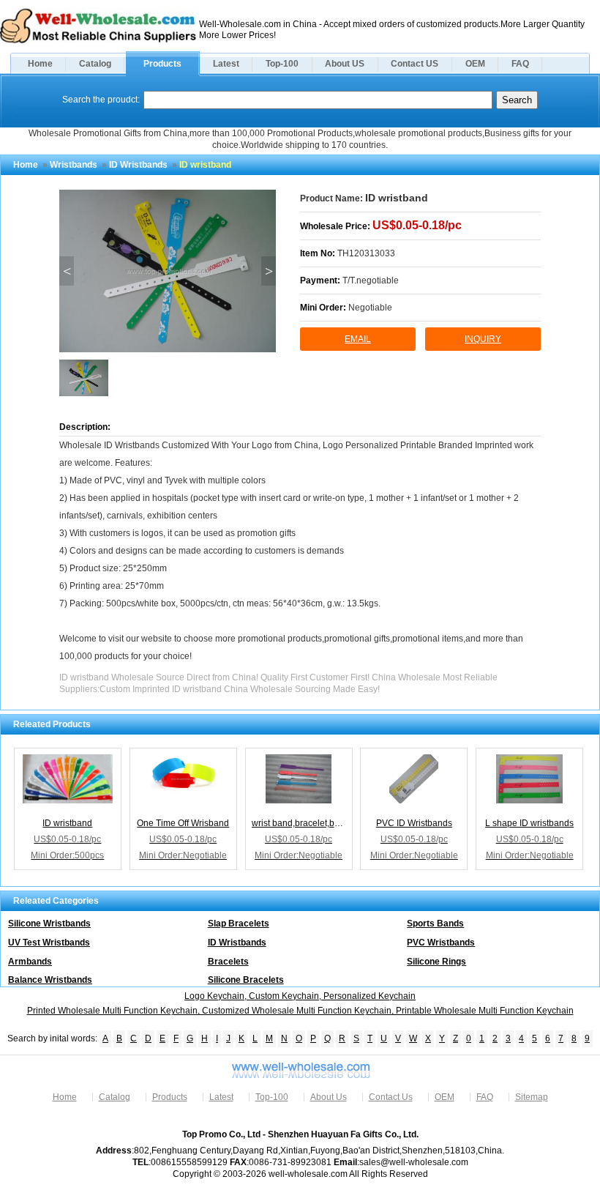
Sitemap (531, 1097)
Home (40, 64)
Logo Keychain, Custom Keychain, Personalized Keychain (300, 996)
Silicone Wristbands (49, 923)
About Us (328, 1097)
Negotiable (370, 307)
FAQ (520, 64)
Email (358, 339)
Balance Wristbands (50, 980)
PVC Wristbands (441, 942)
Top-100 (282, 64)
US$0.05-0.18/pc (417, 225)
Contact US (414, 64)
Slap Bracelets (238, 923)
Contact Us (391, 1097)
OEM (475, 64)
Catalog (95, 64)
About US (344, 64)
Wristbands (73, 165)
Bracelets (228, 961)
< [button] (67, 271)
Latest (226, 64)
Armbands (30, 961)
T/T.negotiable (370, 280)
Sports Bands (435, 923)
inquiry (483, 339)
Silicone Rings (436, 961)
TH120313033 (366, 253)
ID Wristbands (138, 165)
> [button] (269, 271)
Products (162, 64)
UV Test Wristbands (49, 942)
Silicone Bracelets (246, 980)
